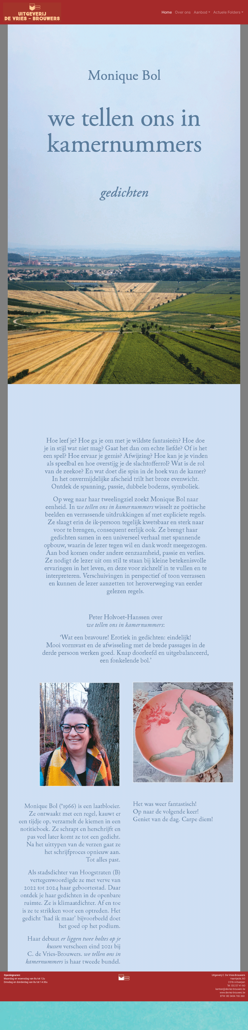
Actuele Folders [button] (226, 12)
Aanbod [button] (200, 12)
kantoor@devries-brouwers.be (230, 989)
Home (167, 12)
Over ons (183, 12)
